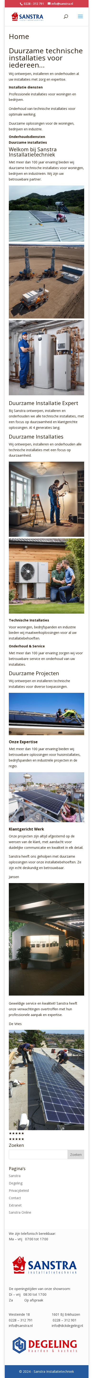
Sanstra (15, 1175)
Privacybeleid (19, 1190)
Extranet (15, 1205)
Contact (15, 1198)
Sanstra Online (20, 1212)
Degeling (15, 1183)
